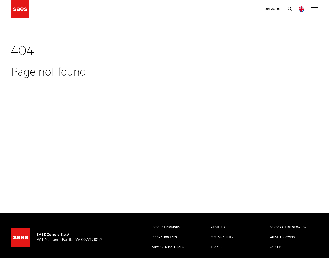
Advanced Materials (168, 247)
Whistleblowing (282, 237)
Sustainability (222, 237)
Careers (276, 247)
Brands (216, 247)
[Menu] (314, 9)
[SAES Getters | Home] (20, 9)
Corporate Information (288, 227)
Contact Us (272, 9)
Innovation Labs (164, 237)
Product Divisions (166, 227)
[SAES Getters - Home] (20, 237)
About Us (218, 227)
